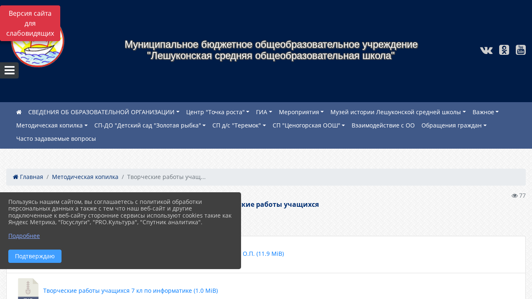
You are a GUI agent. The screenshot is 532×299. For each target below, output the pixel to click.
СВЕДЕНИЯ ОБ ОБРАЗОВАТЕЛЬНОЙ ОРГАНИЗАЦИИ (101, 112)
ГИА (261, 112)
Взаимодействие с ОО (383, 125)
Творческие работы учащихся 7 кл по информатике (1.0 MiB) (130, 290)
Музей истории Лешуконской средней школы (395, 112)
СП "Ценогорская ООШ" (306, 125)
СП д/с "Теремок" (236, 125)
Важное (483, 112)
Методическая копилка (49, 125)
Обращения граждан (451, 125)
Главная (30, 177)
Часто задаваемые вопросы (56, 138)
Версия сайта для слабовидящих (30, 23)
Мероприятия (299, 112)
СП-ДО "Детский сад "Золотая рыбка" (147, 125)
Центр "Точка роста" (215, 112)
